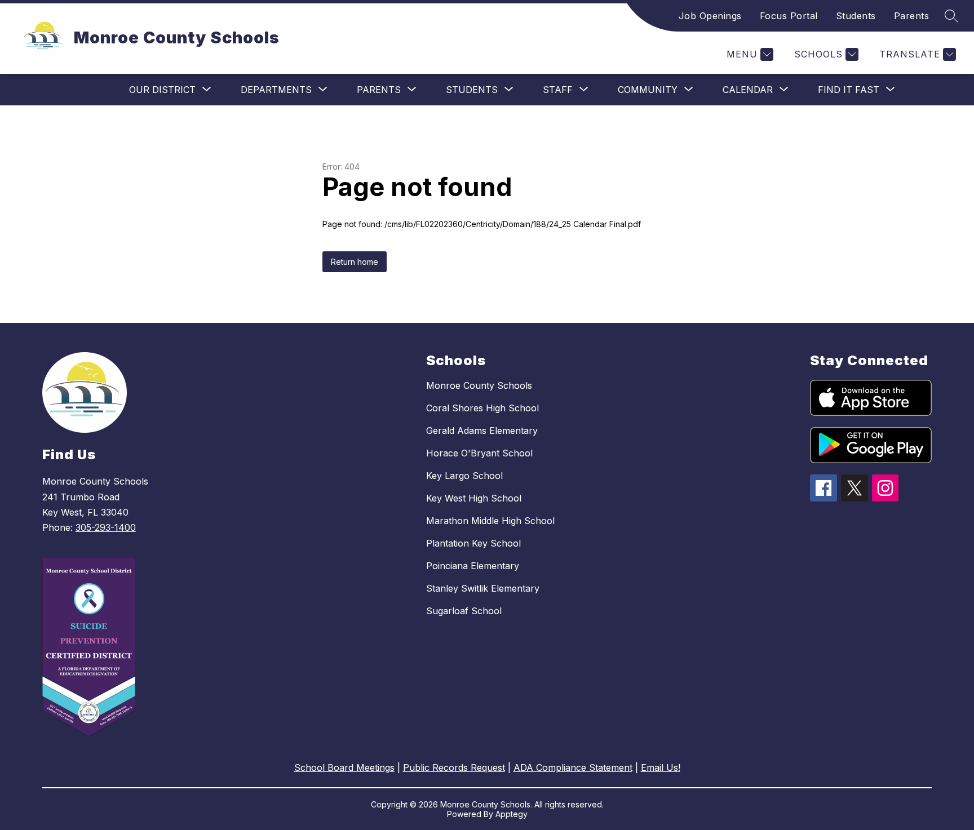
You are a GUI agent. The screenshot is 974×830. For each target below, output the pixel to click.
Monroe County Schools (479, 385)
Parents (911, 15)
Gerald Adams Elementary (482, 430)
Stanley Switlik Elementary (482, 588)
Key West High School (473, 498)
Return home (354, 262)
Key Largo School (464, 475)
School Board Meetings (344, 767)
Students (856, 15)
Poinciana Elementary (472, 565)
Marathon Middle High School (490, 520)
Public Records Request (454, 767)
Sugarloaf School (464, 610)
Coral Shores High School (482, 408)
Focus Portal (789, 15)
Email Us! (660, 767)
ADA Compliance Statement (572, 767)
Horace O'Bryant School (479, 453)
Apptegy (511, 814)
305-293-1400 (106, 527)
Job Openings (710, 15)
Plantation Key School (473, 543)
